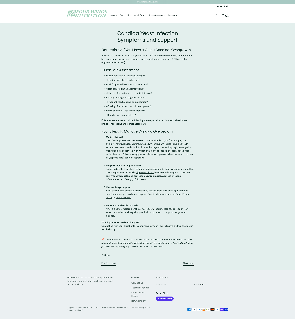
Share (107, 255)
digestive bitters (145, 172)
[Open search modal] (217, 15)
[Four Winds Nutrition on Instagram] (224, 6)
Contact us (107, 225)
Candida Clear (123, 197)
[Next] (169, 2)
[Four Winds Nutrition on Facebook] (218, 6)
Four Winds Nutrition (91, 307)
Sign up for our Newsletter (147, 2)
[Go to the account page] (222, 15)
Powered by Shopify (75, 310)
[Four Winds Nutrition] (87, 15)
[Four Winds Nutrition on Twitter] (221, 6)
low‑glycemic (139, 154)
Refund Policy (138, 300)
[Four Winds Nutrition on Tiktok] (227, 6)
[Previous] (125, 2)
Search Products (140, 287)
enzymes (117, 175)
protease (138, 175)
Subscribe (199, 284)
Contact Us (137, 282)
